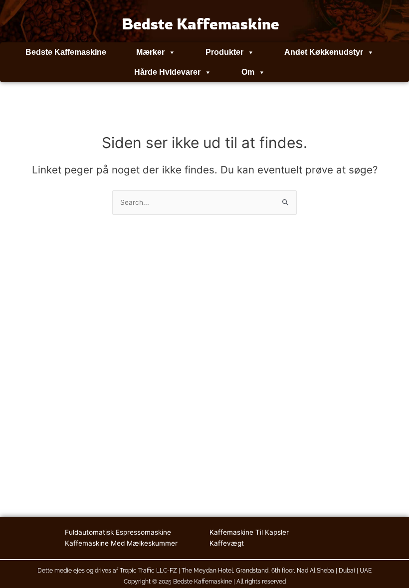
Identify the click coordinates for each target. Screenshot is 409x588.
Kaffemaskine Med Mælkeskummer (121, 543)
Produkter (224, 52)
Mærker (150, 52)
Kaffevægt (226, 543)
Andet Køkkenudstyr (323, 52)
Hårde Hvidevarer (167, 72)
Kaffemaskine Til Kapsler (249, 532)
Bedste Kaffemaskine (65, 52)
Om (247, 72)
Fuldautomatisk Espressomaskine (118, 532)
